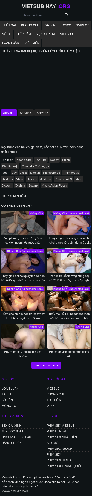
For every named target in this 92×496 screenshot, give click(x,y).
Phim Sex (54, 454)
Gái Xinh (51, 25)
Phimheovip (71, 172)
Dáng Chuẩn (12, 443)
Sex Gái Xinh (11, 425)
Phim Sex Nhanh (59, 448)
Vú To (6, 34)
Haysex (32, 179)
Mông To (9, 406)
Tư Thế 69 (54, 400)
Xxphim (20, 185)
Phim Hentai (56, 431)
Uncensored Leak (16, 437)
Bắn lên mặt (10, 166)
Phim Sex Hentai (60, 460)
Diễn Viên (31, 43)
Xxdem (7, 185)
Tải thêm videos (46, 365)
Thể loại (9, 25)
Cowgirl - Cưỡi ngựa (35, 166)
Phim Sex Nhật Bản (62, 437)
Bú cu (66, 159)
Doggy (54, 159)
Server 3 (25, 112)
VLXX (50, 406)
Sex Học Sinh (12, 431)
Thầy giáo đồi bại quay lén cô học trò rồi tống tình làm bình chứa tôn (23, 278)
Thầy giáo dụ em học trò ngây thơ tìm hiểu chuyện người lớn (23, 316)
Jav (14, 172)
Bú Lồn (7, 400)
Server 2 (42, 112)
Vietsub (66, 34)
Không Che (30, 25)
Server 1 (9, 112)
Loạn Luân (10, 43)
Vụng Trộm (45, 34)
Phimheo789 (63, 179)
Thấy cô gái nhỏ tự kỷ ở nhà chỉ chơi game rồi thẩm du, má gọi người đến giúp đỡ (69, 240)
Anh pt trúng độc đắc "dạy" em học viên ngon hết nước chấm (23, 240)
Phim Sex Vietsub (60, 425)
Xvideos (82, 25)
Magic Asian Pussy (54, 185)
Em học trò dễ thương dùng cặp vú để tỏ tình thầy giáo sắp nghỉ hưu (69, 278)
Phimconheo (51, 172)
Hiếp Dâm (24, 34)
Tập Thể (41, 159)
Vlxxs (78, 179)
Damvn (35, 172)
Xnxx (67, 25)
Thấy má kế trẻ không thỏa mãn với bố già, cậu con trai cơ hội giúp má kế (69, 316)
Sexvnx (33, 185)
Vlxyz (19, 179)
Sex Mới (53, 443)
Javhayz (45, 179)
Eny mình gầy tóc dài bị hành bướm (23, 354)
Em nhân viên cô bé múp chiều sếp (69, 354)
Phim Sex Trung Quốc (64, 466)
